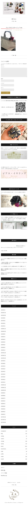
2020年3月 (3, 344)
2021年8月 (3, 318)
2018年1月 (3, 414)
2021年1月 (3, 326)
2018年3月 (3, 408)
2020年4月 (3, 342)
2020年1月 (3, 350)
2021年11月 (3, 312)
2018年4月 (3, 406)
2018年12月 (3, 384)
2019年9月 (3, 360)
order (2, 451)
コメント (2, 66)
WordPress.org (4, 475)
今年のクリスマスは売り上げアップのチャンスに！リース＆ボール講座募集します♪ (13, 273)
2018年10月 (3, 390)
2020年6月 (3, 339)
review (2, 456)
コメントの (4, 472)
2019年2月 (3, 379)
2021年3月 (3, 320)
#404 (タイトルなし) (12, 482)
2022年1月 (3, 309)
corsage (2, 441)
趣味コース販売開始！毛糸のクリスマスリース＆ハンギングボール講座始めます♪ (13, 269)
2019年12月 (3, 352)
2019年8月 (3, 363)
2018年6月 (3, 400)
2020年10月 (3, 331)
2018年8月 (3, 395)
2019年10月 (3, 358)
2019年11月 (3, 355)
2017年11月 (3, 419)
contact (2, 438)
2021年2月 (3, 323)
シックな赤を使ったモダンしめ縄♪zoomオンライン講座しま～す (13, 266)
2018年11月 (3, 387)
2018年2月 (3, 411)
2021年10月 (3, 315)
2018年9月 (3, 392)
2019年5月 (3, 371)
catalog (2, 436)
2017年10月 (3, 422)
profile (2, 453)
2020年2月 (3, 347)
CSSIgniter (20, 502)
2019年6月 (3, 368)
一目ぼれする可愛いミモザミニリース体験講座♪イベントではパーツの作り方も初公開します (14, 263)
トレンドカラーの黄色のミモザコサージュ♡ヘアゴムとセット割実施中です (13, 259)
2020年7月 (3, 336)
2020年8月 (3, 334)
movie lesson (3, 448)
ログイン (2, 467)
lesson (2, 446)
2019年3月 (3, 376)
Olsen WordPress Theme (10, 502)
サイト (2, 87)
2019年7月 (3, 366)
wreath (2, 459)
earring (2, 443)
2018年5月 (3, 403)
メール (2, 83)
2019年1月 (3, 382)
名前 (2, 78)
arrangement (3, 431)
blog (2, 433)
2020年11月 (3, 328)
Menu (14, 19)
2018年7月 (3, 398)
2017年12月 (3, 416)
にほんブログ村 (4, 250)
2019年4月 (3, 374)
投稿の (3, 470)
